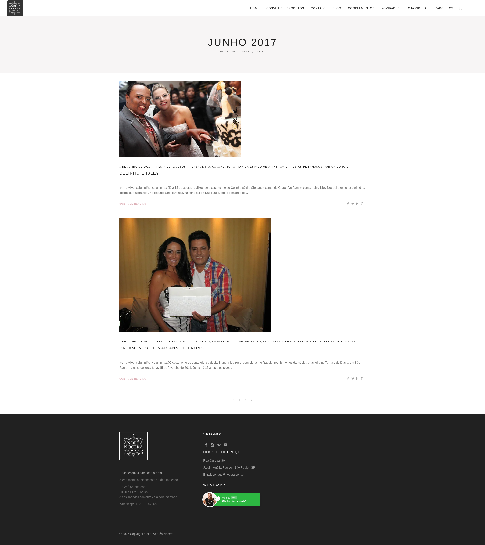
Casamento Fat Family (230, 166)
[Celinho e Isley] (180, 119)
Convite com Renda (279, 341)
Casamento (201, 166)
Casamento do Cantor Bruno (236, 341)
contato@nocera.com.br (229, 474)
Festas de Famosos (306, 166)
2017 (235, 51)
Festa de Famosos (171, 166)
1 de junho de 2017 (135, 166)
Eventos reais (309, 341)
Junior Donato (337, 166)
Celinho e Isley (139, 173)
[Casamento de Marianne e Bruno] (195, 275)
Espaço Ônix (260, 166)
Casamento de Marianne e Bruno (161, 348)
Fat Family (280, 166)
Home (224, 51)
